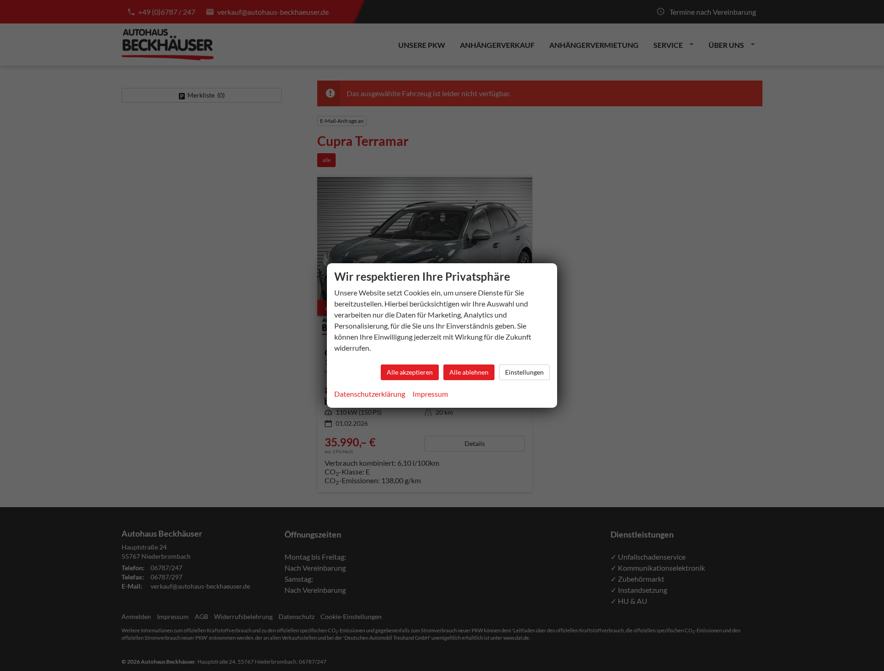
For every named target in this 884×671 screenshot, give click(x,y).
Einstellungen (524, 372)
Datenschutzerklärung (369, 393)
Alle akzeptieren (410, 372)
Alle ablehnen (469, 372)
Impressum (430, 393)
